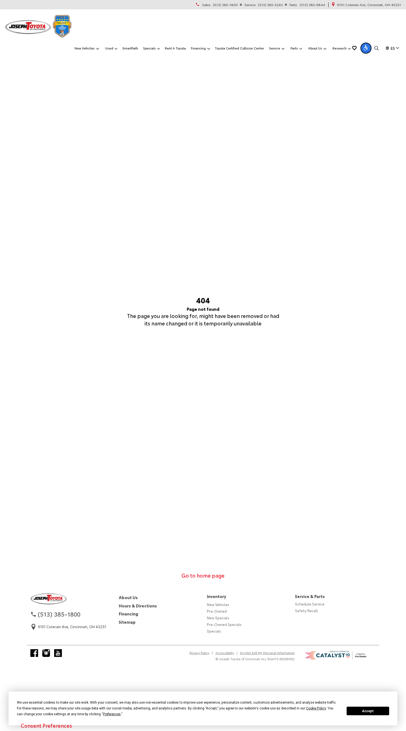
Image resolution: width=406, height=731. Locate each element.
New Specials (218, 617)
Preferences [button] (112, 714)
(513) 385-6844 (312, 4)
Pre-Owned (217, 611)
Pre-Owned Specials (224, 624)
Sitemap (127, 622)
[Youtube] (58, 653)
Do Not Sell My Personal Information (267, 653)
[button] (365, 48)
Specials (214, 630)
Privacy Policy (199, 653)
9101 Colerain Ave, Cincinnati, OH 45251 (369, 4)
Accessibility (224, 653)
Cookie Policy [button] (316, 708)
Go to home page (203, 575)
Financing (128, 614)
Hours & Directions (138, 606)
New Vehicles (218, 604)
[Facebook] (34, 653)
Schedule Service (310, 603)
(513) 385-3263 (270, 4)
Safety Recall (306, 610)
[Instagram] (46, 653)
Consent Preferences (46, 725)
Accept (368, 711)
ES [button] (393, 48)
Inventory (216, 596)
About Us (128, 597)
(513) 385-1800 (225, 4)
